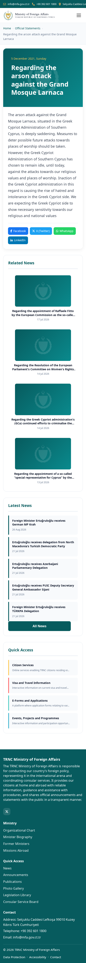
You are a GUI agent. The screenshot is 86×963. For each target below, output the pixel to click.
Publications (12, 881)
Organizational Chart (19, 830)
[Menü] (79, 15)
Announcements (15, 875)
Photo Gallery (13, 888)
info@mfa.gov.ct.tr (19, 4)
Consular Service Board (20, 902)
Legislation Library (17, 895)
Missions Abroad (16, 850)
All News (39, 626)
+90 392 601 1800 (46, 4)
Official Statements (27, 28)
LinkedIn (20, 240)
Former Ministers (16, 844)
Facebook (19, 231)
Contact (55, 957)
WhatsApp (66, 231)
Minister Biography (17, 837)
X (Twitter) (43, 231)
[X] (6, 811)
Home (7, 28)
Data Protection (14, 957)
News (7, 868)
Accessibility (37, 957)
